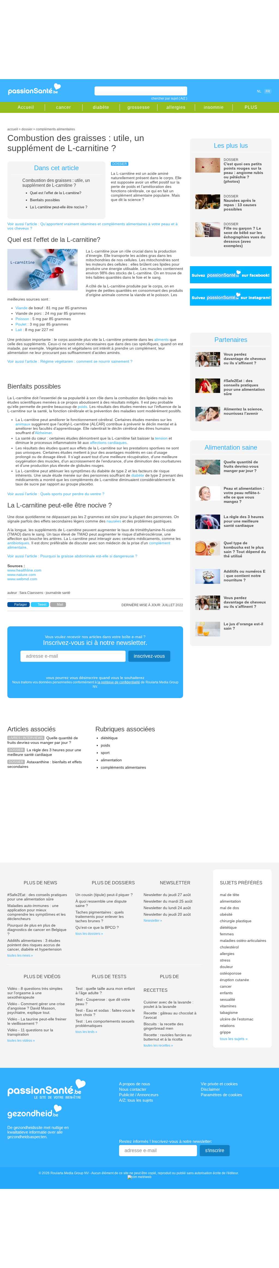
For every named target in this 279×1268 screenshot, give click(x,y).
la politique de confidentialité (119, 682)
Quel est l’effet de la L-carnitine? (55, 193)
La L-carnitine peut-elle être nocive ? (58, 207)
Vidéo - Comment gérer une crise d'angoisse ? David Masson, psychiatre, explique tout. (36, 1008)
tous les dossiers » (89, 934)
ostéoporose (230, 973)
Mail (60, 604)
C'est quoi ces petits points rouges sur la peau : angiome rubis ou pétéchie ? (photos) (243, 173)
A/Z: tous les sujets (136, 1100)
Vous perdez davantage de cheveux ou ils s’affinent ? (245, 358)
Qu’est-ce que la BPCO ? (97, 927)
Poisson (22, 319)
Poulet (21, 324)
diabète (101, 107)
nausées (114, 521)
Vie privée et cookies (219, 1083)
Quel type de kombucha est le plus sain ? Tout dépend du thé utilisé (245, 549)
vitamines (228, 1006)
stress (225, 960)
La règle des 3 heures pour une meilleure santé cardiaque (44, 752)
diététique (109, 738)
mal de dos (229, 908)
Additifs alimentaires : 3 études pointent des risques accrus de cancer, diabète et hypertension (34, 944)
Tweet (42, 604)
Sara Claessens (31, 593)
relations (227, 1025)
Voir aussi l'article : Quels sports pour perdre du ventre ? (55, 494)
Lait (19, 329)
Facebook (227, 91)
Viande (22, 308)
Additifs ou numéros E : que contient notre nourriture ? (244, 575)
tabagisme (229, 1012)
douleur (226, 966)
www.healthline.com (24, 570)
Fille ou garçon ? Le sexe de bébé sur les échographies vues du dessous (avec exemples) (244, 237)
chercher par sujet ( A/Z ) (169, 98)
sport (105, 752)
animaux (23, 424)
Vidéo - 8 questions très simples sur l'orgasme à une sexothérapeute (34, 992)
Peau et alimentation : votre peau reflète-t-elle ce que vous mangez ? (244, 495)
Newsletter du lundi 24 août (167, 908)
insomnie (214, 107)
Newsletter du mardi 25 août (168, 901)
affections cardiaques (108, 442)
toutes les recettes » (158, 1045)
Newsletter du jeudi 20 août (167, 914)
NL (259, 91)
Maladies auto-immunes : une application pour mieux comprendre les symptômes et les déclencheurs (36, 912)
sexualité (227, 999)
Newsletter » (153, 921)
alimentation (111, 760)
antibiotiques (18, 543)
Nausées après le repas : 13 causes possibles (240, 204)
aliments (161, 339)
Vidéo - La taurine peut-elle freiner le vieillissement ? (36, 1021)
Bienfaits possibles (45, 200)
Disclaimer (210, 1089)
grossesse (139, 107)
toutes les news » (20, 955)
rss (235, 91)
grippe (225, 1032)
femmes (227, 934)
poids (82, 406)
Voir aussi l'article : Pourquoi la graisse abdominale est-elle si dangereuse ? (72, 556)
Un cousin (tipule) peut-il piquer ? (104, 895)
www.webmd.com (22, 579)
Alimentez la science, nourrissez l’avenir (243, 411)
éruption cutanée (234, 980)
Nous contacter (132, 1089)
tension (161, 438)
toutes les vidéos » (21, 1040)
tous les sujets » (234, 1038)
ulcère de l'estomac (236, 1019)
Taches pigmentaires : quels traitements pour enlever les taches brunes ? (99, 916)
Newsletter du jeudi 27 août (167, 895)
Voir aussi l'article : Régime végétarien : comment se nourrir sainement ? (69, 361)
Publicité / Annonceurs (139, 1094)
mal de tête (229, 895)
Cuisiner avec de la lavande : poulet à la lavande (168, 1004)
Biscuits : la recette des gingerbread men (163, 1026)
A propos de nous (134, 1083)
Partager (20, 604)
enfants (226, 993)
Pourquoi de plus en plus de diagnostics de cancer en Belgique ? (36, 929)
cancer (63, 107)
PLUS (251, 107)
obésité (226, 914)
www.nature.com (21, 574)
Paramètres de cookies (221, 1094)
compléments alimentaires (123, 767)
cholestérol (229, 947)
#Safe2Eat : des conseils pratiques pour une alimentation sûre (244, 387)
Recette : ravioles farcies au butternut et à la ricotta (168, 1037)
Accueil (26, 107)
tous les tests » (86, 1032)
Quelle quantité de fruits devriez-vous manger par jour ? (42, 740)
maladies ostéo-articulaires (243, 940)
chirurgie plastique (235, 921)
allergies (176, 107)
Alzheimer (43, 433)
